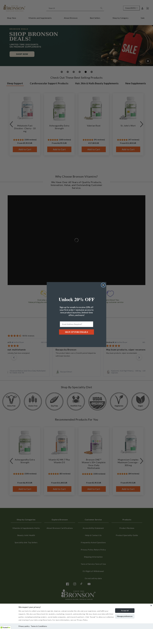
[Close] (151, 605)
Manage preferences (125, 616)
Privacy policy (24, 626)
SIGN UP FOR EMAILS (76, 332)
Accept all (124, 610)
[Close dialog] (103, 285)
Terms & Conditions (39, 626)
